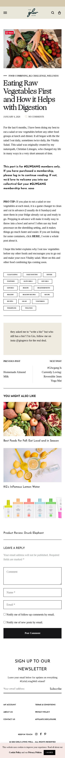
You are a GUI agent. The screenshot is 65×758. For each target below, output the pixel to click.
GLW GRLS (45, 281)
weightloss (11, 308)
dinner (49, 274)
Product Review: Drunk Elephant (23, 533)
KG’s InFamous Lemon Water (21, 486)
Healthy (10, 294)
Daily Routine (32, 274)
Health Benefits (43, 288)
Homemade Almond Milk (14, 374)
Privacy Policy (42, 712)
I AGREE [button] (49, 752)
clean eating (12, 274)
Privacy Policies (35, 752)
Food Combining (18, 76)
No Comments (36, 117)
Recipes (10, 301)
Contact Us (9, 719)
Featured (11, 281)
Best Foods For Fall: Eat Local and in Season (31, 440)
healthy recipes (29, 294)
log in (17, 175)
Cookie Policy (15, 752)
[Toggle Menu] (5, 13)
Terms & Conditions (45, 705)
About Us (8, 712)
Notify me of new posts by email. (24, 622)
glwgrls (10, 288)
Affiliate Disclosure (45, 719)
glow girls (28, 281)
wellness (28, 308)
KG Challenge (37, 76)
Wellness (53, 76)
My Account (9, 705)
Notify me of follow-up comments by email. (30, 614)
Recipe (47, 294)
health (25, 288)
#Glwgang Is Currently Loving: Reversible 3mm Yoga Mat (52, 374)
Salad (24, 301)
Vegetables (40, 301)
